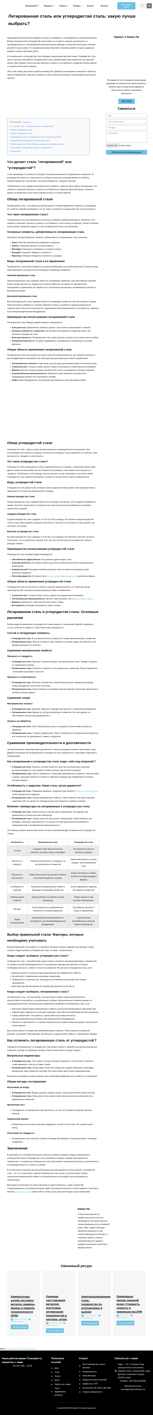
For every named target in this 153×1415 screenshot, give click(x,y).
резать (50, 576)
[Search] (149, 5)
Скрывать (26, 122)
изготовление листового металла (21, 1349)
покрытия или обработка (87, 791)
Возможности (32, 6)
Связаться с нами (23, 1192)
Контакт (90, 6)
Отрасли (63, 6)
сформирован (70, 576)
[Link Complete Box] (23, 1303)
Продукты (48, 6)
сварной (57, 576)
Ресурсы (77, 6)
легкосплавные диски (82, 599)
